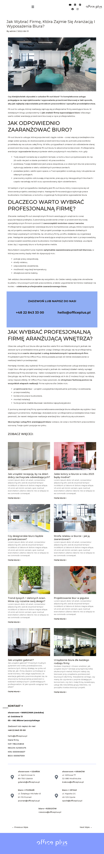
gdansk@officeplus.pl (29, 782)
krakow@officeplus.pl (73, 782)
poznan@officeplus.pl (29, 800)
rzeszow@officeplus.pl (50, 812)
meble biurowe (34, 403)
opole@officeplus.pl (72, 800)
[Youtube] (70, 5)
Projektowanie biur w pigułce (71, 598)
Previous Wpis (20, 827)
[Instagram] (77, 9)
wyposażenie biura (27, 151)
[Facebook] (72, 9)
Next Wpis (86, 827)
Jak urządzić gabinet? (21, 660)
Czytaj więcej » (14, 498)
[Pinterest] (80, 5)
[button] (33, 6)
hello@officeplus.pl (17, 736)
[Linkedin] (75, 5)
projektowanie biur (23, 389)
